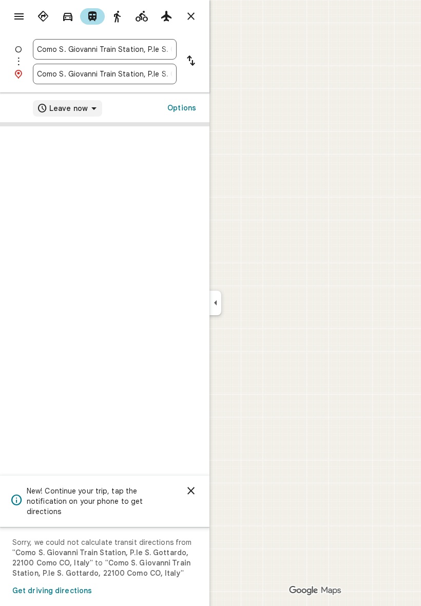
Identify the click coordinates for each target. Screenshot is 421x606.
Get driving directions (52, 590)
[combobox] (105, 49)
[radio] (43, 16)
